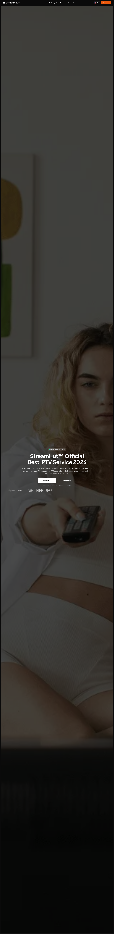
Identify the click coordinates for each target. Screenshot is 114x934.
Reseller (63, 3)
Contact (71, 3)
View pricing (66, 480)
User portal (106, 3)
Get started (47, 480)
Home (41, 3)
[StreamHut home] (11, 3)
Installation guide (52, 3)
